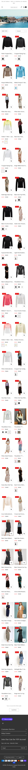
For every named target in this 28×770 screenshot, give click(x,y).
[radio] (2, 58)
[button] (21, 7)
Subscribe (23, 748)
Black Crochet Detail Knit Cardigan (6, 223)
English (20, 757)
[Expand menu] (2, 7)
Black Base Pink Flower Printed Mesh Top (20, 136)
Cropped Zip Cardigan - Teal (20, 369)
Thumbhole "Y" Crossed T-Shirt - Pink (19, 456)
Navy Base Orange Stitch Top (6, 620)
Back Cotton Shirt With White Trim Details (19, 485)
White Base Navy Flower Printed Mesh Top (7, 111)
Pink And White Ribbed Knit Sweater (6, 591)
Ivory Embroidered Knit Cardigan (6, 514)
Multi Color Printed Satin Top (19, 223)
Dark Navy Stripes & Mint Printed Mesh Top (6, 669)
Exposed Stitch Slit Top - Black (6, 252)
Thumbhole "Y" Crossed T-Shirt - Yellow (19, 427)
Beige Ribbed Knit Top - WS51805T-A (20, 165)
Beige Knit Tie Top (19, 693)
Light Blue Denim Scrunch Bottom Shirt (20, 538)
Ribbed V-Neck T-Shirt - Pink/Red (6, 311)
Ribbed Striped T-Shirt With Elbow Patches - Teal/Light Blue (20, 82)
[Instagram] (2, 723)
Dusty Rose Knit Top (7, 485)
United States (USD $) (9, 757)
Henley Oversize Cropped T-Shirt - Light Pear (19, 340)
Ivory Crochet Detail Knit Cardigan (19, 311)
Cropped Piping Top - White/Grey (7, 165)
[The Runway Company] (14, 7)
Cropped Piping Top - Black (20, 53)
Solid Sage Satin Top (6, 194)
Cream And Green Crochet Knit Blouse (19, 514)
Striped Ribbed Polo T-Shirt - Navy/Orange (6, 82)
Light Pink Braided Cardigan (19, 252)
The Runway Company (12, 765)
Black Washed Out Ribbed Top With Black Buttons (7, 567)
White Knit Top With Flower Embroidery (20, 398)
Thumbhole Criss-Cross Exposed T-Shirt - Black (19, 282)
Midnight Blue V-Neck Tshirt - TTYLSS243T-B (20, 669)
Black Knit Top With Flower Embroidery (19, 194)
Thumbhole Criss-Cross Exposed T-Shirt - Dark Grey (6, 693)
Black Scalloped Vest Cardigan (6, 282)
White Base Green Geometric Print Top (20, 111)
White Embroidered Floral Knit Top (6, 369)
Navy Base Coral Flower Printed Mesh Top (7, 398)
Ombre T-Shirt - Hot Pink (7, 340)
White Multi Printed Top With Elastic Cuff (7, 456)
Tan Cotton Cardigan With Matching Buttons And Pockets (20, 620)
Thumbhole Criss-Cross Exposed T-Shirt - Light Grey (6, 427)
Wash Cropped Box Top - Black (6, 53)
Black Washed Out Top (20, 567)
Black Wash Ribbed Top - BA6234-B (19, 645)
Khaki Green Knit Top (7, 645)
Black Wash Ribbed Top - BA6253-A (6, 538)
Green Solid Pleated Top (19, 591)
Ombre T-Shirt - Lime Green (7, 136)
